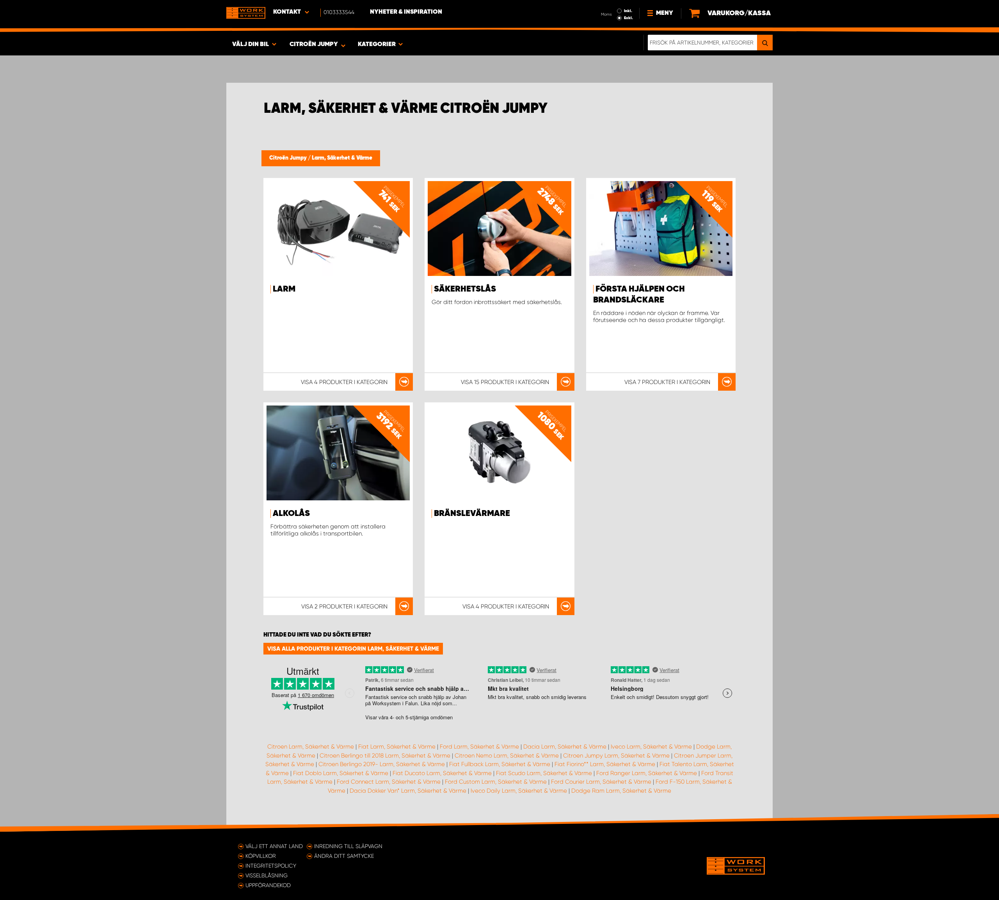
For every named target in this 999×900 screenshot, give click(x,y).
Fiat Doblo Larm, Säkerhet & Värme (340, 773)
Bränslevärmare (472, 513)
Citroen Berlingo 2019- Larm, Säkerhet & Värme (381, 764)
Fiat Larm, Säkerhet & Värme (397, 746)
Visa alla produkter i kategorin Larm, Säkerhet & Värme (353, 648)
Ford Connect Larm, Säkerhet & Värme (389, 781)
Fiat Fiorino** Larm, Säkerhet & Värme (605, 764)
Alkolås (291, 513)
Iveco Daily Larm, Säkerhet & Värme (519, 790)
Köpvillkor (260, 856)
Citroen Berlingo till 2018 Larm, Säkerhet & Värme (385, 755)
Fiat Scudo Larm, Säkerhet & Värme (544, 773)
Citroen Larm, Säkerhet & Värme (310, 746)
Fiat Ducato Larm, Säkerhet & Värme (442, 773)
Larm (284, 289)
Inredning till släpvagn (348, 846)
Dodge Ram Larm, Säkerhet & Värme (621, 790)
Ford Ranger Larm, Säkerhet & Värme (646, 773)
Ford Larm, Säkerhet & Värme (479, 746)
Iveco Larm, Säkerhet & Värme (651, 746)
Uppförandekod (268, 885)
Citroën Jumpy (288, 158)
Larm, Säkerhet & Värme (342, 158)
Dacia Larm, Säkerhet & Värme (564, 746)
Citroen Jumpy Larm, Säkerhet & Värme (616, 755)
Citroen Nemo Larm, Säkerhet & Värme (507, 755)
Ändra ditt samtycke (344, 856)
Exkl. (628, 18)
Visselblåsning (266, 875)
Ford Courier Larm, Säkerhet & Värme (601, 781)
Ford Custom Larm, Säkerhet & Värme (496, 781)
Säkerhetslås (465, 289)
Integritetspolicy (270, 866)
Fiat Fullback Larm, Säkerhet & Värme (499, 764)
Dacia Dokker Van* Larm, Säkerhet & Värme (408, 790)
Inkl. (628, 11)
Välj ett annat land (274, 846)
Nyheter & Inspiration (406, 12)
